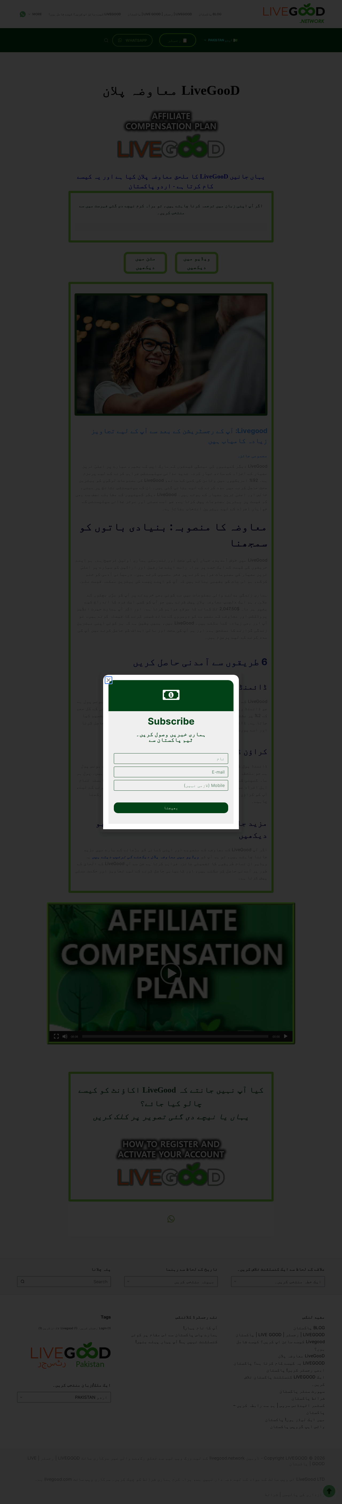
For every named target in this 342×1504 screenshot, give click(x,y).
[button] (108, 680)
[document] (171, 752)
